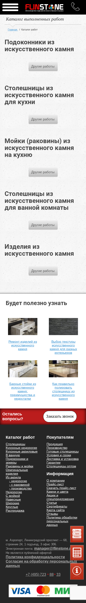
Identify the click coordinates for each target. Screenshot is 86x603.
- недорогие (18, 481)
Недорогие (14, 492)
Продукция (55, 444)
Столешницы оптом (61, 466)
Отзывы (52, 514)
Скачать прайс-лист (61, 488)
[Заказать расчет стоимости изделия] (76, 571)
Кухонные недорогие (21, 448)
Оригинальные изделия (17, 471)
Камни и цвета (57, 491)
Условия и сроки (59, 455)
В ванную (13, 455)
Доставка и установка (63, 459)
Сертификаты (57, 506)
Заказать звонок (60, 416)
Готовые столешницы (63, 451)
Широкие (12, 503)
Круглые (12, 507)
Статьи (52, 502)
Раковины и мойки (19, 466)
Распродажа (15, 510)
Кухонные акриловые (22, 451)
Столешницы (15, 444)
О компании (56, 480)
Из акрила (13, 477)
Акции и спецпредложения (60, 497)
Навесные (13, 499)
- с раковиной (19, 484)
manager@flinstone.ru (53, 548)
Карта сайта (56, 510)
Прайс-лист (55, 484)
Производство (57, 448)
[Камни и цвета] (76, 534)
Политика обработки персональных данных (62, 521)
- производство (20, 488)
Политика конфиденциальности (35, 557)
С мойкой (13, 496)
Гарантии (54, 462)
